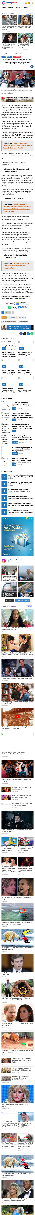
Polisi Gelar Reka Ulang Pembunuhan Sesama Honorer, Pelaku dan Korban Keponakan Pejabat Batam (25, 372)
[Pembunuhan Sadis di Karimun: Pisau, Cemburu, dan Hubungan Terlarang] (26, 346)
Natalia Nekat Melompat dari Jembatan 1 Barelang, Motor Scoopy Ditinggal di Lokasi (18, 490)
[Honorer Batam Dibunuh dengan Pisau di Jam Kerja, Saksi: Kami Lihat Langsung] (9, 382)
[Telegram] (28, 333)
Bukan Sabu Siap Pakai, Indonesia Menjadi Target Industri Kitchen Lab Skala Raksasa (21, 461)
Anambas (15, 453)
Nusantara (9, 56)
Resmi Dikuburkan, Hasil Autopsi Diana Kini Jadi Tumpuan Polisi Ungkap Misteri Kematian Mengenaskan (8, 354)
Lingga (4, 348)
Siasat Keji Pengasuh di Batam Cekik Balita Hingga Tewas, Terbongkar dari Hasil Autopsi (22, 427)
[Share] (32, 66)
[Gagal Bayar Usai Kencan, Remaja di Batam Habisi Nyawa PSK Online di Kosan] (9, 364)
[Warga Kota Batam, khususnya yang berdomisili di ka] (9, 589)
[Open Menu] (29, 3)
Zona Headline (17, 56)
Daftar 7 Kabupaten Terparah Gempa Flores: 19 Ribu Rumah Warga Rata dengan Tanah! (22, 438)
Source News (23, 322)
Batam (4, 366)
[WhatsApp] (32, 333)
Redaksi (3, 66)
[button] (26, 3)
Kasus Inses (11, 317)
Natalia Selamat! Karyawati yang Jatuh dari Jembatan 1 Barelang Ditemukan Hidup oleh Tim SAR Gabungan (20, 483)
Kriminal (4, 56)
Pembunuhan (22, 317)
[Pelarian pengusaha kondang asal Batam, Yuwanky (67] (9, 573)
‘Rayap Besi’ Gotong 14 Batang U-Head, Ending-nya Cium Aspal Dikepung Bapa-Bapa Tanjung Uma (22, 405)
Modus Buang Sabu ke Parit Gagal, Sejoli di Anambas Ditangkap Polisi (22, 449)
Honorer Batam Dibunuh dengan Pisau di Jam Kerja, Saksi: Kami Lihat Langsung (8, 390)
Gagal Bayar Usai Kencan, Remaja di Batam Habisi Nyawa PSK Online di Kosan (8, 372)
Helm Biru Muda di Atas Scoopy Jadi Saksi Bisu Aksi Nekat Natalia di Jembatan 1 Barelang (20, 497)
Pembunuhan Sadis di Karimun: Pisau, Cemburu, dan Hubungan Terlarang (25, 354)
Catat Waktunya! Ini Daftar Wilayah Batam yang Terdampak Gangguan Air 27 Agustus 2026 (20, 511)
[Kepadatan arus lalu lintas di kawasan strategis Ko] (26, 589)
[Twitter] (24, 333)
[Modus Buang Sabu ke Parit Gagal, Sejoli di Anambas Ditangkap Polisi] (6, 450)
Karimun (21, 348)
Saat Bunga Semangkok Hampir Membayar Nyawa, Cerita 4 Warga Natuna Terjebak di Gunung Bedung (20, 504)
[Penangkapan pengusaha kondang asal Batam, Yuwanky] (26, 573)
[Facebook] (21, 333)
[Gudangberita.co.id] (9, 2)
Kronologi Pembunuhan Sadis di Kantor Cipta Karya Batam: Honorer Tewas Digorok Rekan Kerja (25, 390)
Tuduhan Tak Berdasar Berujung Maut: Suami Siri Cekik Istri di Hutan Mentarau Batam (22, 416)
